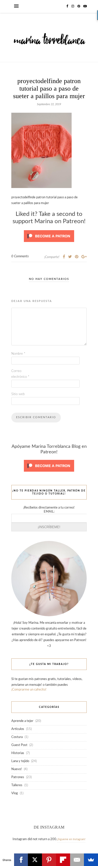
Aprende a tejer (22, 721)
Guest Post (19, 745)
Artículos (17, 729)
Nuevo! (16, 769)
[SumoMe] (91, 859)
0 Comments (20, 256)
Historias (17, 753)
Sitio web (18, 394)
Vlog (14, 793)
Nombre (18, 353)
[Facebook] (21, 859)
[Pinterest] (49, 859)
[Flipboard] (63, 859)
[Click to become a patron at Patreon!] (49, 243)
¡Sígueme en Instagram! (71, 839)
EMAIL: (49, 511)
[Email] (77, 859)
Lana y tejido (20, 761)
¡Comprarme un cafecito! (28, 689)
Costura (17, 737)
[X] (35, 859)
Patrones (17, 777)
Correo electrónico (20, 374)
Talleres (16, 785)
